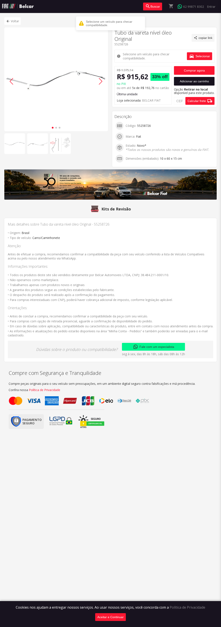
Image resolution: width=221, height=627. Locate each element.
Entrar (211, 7)
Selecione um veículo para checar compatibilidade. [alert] (109, 23)
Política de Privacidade (187, 607)
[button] (12, 21)
